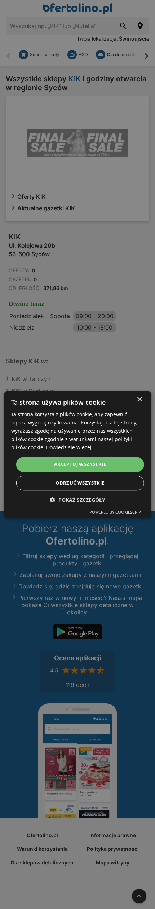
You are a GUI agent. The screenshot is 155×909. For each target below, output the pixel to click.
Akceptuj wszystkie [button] (80, 464)
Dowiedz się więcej (69, 447)
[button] (77, 500)
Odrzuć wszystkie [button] (80, 482)
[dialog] (77, 454)
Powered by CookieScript (116, 512)
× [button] (139, 399)
